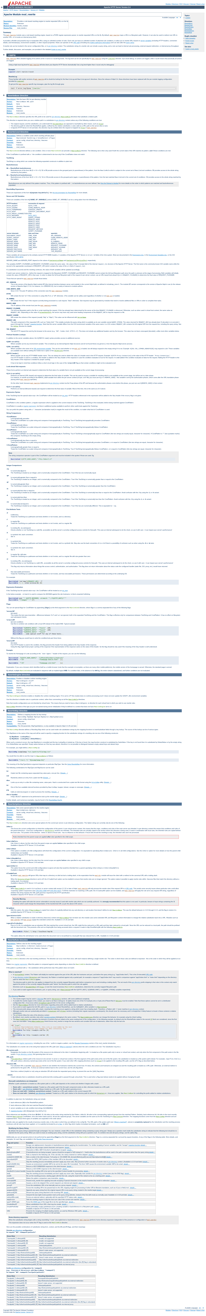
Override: (10, 108)
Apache (5, 10)
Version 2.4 (34, 10)
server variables (146, 41)
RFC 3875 (19, 257)
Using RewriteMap (73, 764)
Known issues (189, 41)
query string (130, 42)
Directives (175, 4)
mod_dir (98, 875)
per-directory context (22, 977)
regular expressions (26, 1043)
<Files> (63, 1011)
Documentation (24, 10)
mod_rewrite (11, 35)
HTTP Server (14, 10)
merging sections (50, 1017)
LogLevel (111, 59)
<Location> (52, 1011)
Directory (33, 977)
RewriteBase (35, 910)
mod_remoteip (57, 291)
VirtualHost (19, 974)
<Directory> (49, 830)
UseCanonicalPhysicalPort (77, 260)
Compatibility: (12, 726)
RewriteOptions (87, 1017)
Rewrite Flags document (44, 1139)
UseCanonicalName (56, 260)
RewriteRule (65, 117)
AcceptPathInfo (45, 312)
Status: (6, 23)
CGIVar (15, 326)
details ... (144, 1145)
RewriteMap (10, 707)
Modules (168, 4)
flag (60, 1124)
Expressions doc (138, 255)
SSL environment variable (42, 348)
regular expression (29, 406)
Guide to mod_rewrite (58, 49)
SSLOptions (58, 351)
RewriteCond (65, 990)
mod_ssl (110, 296)
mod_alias (27, 920)
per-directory (52, 46)
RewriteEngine (189, 27)
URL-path (76, 42)
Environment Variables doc (158, 255)
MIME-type (37, 1202)
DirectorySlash (24, 879)
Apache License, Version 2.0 (24, 1312)
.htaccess (40, 999)
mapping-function (36, 324)
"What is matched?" (66, 1047)
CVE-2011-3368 (41, 890)
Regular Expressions (82, 1043)
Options (119, 1001)
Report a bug (200, 4)
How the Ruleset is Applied (110, 183)
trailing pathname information (100, 42)
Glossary (186, 4)
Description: (8, 21)
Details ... (64, 773)
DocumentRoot (58, 124)
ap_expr (65, 395)
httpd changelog (190, 38)
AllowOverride (44, 1003)
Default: (10, 104)
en (177, 17)
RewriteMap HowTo (55, 800)
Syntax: (9, 101)
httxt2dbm (95, 782)
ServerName (81, 317)
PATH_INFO (32, 215)
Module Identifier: (10, 26)
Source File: (8, 28)
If (17, 1015)
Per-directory (13, 996)
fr (180, 17)
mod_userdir (92, 128)
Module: (10, 113)
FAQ (180, 4)
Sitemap (192, 4)
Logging (187, 18)
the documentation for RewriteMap (64, 192)
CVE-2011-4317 (55, 890)
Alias (101, 124)
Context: (10, 106)
